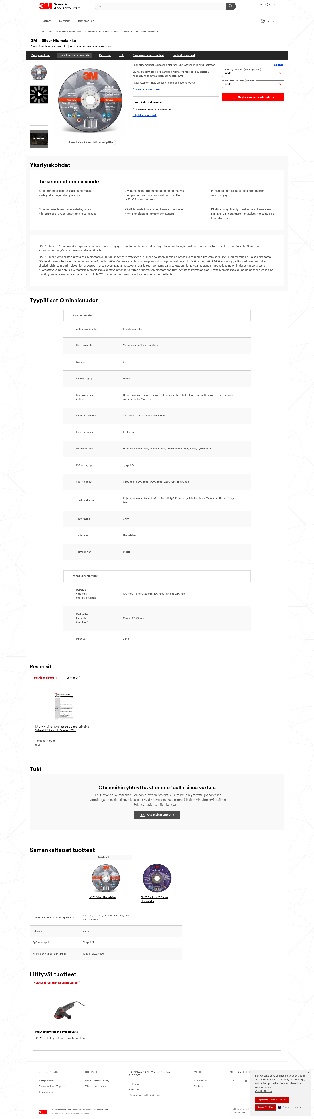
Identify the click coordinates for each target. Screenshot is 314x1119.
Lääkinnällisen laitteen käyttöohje (146, 1095)
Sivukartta (199, 1086)
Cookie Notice (263, 1091)
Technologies (46, 1092)
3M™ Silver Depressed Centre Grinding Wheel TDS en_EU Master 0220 (62, 728)
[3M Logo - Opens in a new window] (59, 6)
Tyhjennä (278, 64)
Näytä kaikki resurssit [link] (145, 115)
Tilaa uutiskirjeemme (95, 1086)
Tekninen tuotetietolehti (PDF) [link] (153, 109)
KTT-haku (134, 1084)
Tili (268, 21)
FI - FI (263, 5)
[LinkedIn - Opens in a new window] (233, 1081)
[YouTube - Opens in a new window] (246, 1081)
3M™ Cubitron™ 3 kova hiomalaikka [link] (154, 899)
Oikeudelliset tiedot (61, 1110)
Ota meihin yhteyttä (160, 814)
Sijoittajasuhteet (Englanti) (52, 1086)
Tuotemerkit (86, 21)
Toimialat (65, 21)
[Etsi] (231, 6)
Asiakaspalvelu (201, 1081)
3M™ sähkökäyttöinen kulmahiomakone (60, 1038)
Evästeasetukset (100, 1110)
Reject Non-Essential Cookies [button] (272, 1100)
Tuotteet (45, 21)
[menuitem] (40, 55)
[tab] (45, 678)
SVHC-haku (135, 1089)
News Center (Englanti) (97, 1081)
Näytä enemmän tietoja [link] (146, 89)
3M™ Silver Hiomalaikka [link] (102, 897)
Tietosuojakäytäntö (82, 1110)
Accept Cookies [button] (265, 1107)
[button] (289, 1107)
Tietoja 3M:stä (46, 1081)
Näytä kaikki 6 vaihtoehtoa (256, 97)
